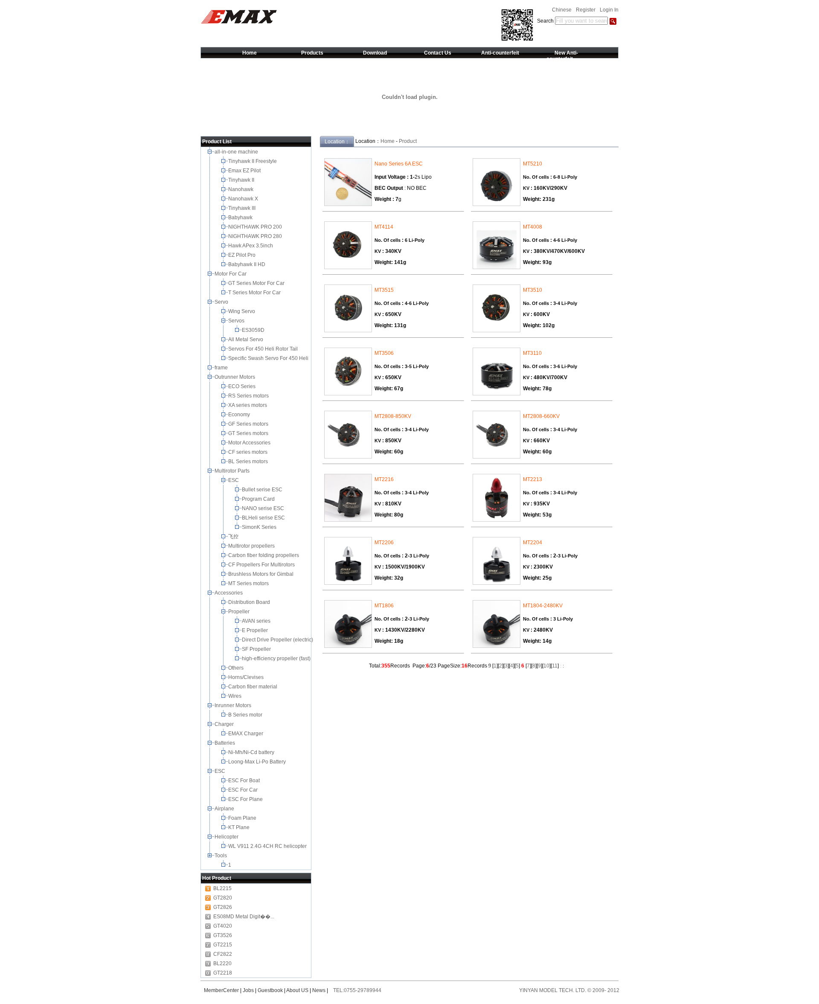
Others (236, 668)
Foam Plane (243, 818)
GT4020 (222, 926)
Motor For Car (231, 274)
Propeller (239, 612)
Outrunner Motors (235, 377)
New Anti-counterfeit (562, 56)
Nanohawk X (243, 199)
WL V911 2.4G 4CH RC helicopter (268, 846)
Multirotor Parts (233, 471)
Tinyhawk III (242, 208)
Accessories (229, 593)
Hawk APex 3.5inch (251, 246)
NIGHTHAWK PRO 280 (255, 236)
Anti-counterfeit (500, 53)
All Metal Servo (246, 339)
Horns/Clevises (246, 677)
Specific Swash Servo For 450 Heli (269, 358)
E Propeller (255, 630)
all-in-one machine (237, 152)
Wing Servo (242, 311)
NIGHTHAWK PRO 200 (255, 227)
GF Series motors (249, 424)
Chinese (562, 10)
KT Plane (239, 827)
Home (249, 53)
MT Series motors (249, 583)
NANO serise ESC (263, 508)
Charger (225, 724)
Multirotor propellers (252, 546)
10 (546, 666)
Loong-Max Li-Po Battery (257, 762)
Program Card (259, 499)
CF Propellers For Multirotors (262, 565)
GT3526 (222, 935)
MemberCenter (221, 990)
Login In (609, 10)
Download (375, 53)
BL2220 (222, 963)
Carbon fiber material (253, 687)
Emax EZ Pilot (245, 171)
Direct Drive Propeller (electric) (278, 640)
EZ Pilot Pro (242, 255)
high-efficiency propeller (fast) (277, 659)
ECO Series (242, 386)
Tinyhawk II (242, 180)
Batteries (225, 743)
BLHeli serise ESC (264, 518)
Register (585, 10)
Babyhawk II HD (247, 264)
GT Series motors (249, 433)
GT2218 (222, 973)
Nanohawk (241, 189)
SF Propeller (257, 649)
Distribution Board (249, 602)
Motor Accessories (250, 443)
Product (408, 141)
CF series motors (249, 452)
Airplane (225, 809)
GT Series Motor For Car (257, 283)
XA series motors (249, 405)
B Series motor (246, 715)
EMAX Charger (246, 734)
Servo (222, 302)
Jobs (248, 990)
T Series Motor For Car (255, 293)
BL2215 (222, 888)
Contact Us (437, 53)
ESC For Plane (246, 799)
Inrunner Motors (234, 705)
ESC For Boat (244, 780)
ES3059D (254, 330)
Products (312, 53)
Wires (235, 696)
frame (222, 368)
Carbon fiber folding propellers (264, 555)
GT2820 (222, 898)
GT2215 (222, 945)
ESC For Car (243, 790)
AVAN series (257, 621)
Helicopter (227, 837)
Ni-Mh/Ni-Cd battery (252, 752)
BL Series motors (249, 461)
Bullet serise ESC (263, 490)
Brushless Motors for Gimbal (261, 574)
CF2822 (222, 954)
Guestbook (270, 990)
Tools (221, 856)
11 (555, 666)
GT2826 (222, 907)
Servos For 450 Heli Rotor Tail (263, 349)
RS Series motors (249, 396)
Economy (239, 415)
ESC (234, 480)
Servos (237, 321)
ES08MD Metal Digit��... (243, 917)
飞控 (234, 537)
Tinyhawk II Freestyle (253, 161)
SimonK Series (260, 527)
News (318, 990)
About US (297, 990)
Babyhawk (241, 218)
